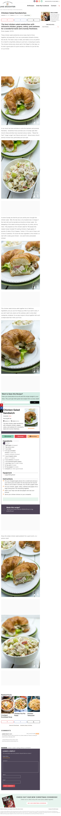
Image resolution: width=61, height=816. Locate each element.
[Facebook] (34, 1)
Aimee (10, 416)
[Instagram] (39, 1)
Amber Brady (5, 734)
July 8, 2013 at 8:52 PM (31, 733)
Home (1, 9)
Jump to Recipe (27, 15)
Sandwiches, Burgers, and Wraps (26, 725)
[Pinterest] (37, 1)
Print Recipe (8, 436)
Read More (54, 21)
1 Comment (21, 15)
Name (4, 774)
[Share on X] (34, 20)
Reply (37, 733)
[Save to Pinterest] (7, 20)
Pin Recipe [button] (21, 436)
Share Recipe (34, 436)
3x (8, 443)
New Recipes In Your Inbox (51, 1)
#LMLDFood (9, 511)
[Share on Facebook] (20, 20)
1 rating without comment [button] (23, 747)
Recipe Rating (5, 756)
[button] (28, 428)
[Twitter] (42, 1)
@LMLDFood (25, 509)
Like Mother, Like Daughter (7, 4)
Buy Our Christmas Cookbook (37, 803)
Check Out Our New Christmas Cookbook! (37, 797)
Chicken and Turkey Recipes (7, 9)
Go (35, 402)
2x (6, 443)
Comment (5, 760)
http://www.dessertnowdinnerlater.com (10, 741)
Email (4, 780)
